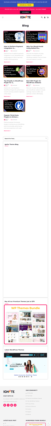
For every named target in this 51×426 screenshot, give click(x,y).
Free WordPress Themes (33, 401)
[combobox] (25, 138)
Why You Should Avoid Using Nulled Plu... (34, 47)
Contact (29, 409)
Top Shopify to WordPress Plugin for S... (13, 81)
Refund (29, 414)
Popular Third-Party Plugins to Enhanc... (11, 116)
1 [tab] (19, 377)
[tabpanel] (25, 364)
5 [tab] (27, 377)
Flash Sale (29, 395)
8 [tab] (32, 377)
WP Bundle (30, 393)
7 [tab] (30, 377)
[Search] (46, 138)
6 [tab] (28, 377)
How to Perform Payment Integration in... (13, 47)
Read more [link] (7, 62)
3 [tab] (23, 377)
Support (29, 411)
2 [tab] (21, 377)
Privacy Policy (30, 403)
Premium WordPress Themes (34, 398)
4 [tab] (25, 377)
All (5, 423)
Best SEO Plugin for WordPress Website (33, 81)
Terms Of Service (31, 406)
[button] (2, 17)
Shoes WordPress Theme (25, 375)
